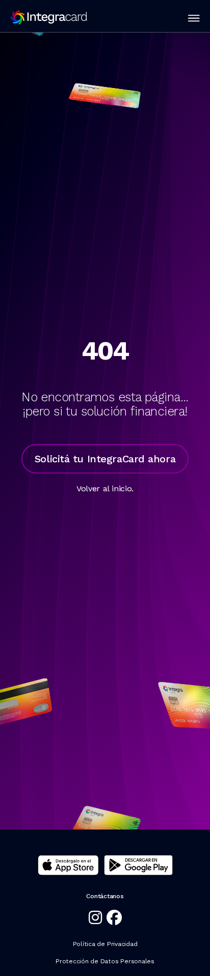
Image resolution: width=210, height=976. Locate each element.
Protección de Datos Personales (105, 961)
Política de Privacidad (105, 944)
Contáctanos (104, 896)
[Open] (194, 18)
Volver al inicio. (105, 488)
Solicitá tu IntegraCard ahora (105, 459)
